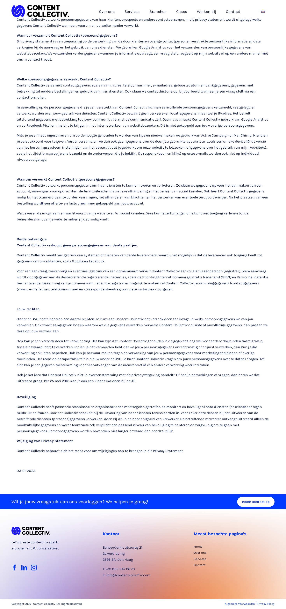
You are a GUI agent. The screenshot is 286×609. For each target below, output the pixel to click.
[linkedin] (24, 567)
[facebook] (14, 567)
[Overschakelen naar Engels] (263, 12)
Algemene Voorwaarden (240, 603)
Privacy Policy (266, 603)
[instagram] (34, 567)
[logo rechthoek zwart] (40, 6)
